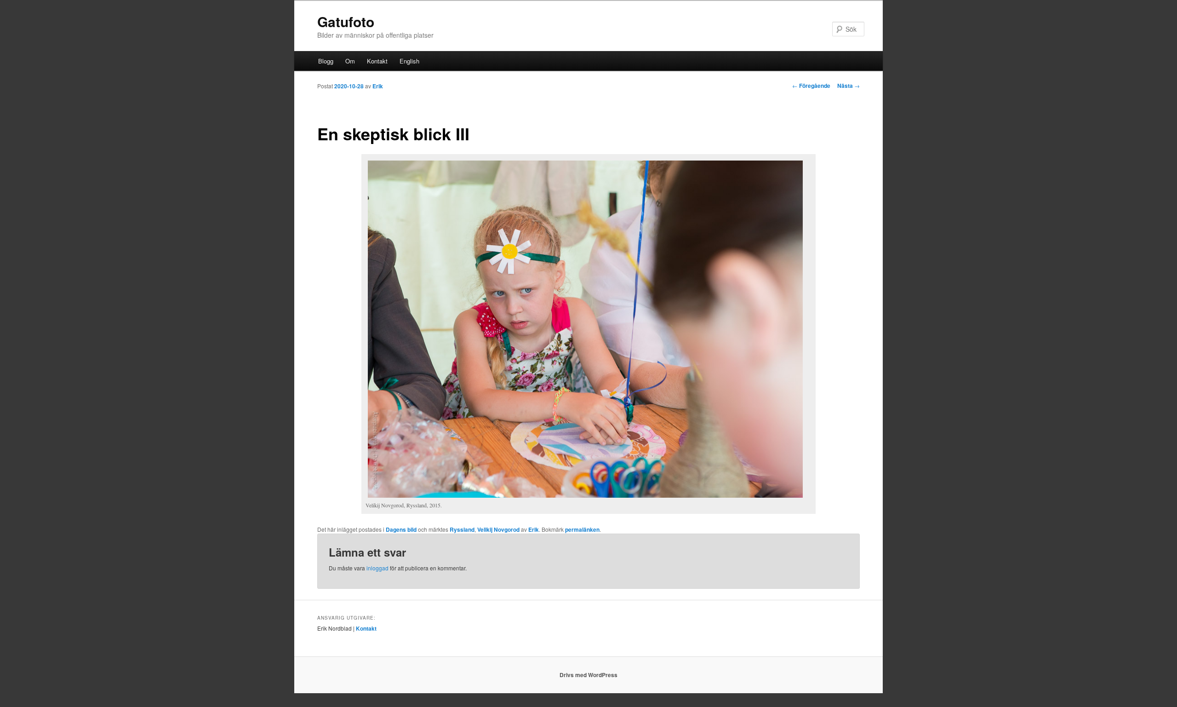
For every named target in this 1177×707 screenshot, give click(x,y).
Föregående (811, 85)
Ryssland (462, 529)
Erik (377, 86)
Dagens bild (401, 529)
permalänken (582, 529)
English (409, 61)
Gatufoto (345, 21)
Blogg (325, 61)
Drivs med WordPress (588, 675)
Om (350, 61)
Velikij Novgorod (498, 529)
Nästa (848, 85)
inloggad (377, 568)
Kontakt (377, 61)
